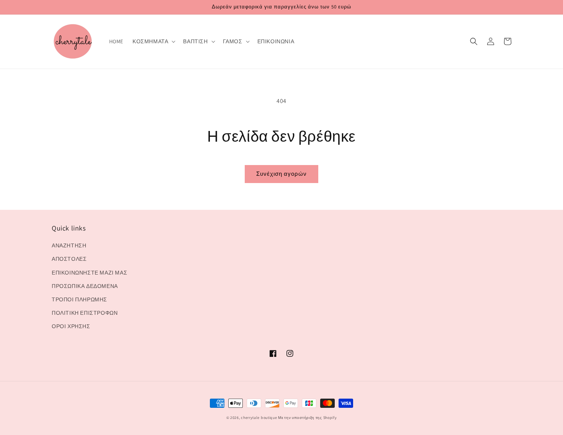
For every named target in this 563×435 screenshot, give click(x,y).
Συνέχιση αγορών (281, 173)
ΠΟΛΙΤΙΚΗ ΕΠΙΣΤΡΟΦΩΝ (85, 312)
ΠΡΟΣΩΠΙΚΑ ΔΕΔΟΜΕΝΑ (85, 286)
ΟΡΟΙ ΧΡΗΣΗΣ (71, 326)
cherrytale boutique (259, 417)
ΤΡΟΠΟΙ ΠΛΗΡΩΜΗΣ (79, 299)
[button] (153, 41)
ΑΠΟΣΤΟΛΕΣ (69, 258)
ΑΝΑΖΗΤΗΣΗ (69, 245)
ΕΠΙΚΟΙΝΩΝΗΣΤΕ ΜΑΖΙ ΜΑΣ (89, 272)
